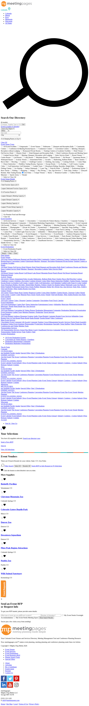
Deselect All (26, 466)
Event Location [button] (10, 127)
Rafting (36, 287)
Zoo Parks (31, 289)
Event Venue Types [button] (7, 144)
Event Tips (64, 357)
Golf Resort (28, 273)
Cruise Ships (46, 281)
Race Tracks (29, 287)
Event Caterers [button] (6, 298)
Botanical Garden (35, 293)
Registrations (48, 324)
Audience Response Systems (23, 316)
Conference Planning (27, 357)
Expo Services (66, 316)
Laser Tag (76, 285)
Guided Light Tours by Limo (71, 283)
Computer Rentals (55, 316)
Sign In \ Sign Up (11, 423)
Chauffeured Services (45, 330)
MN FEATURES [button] (7, 386)
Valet (33, 332)
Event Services (10, 651)
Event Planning (54, 357)
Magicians (65, 304)
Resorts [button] (3, 271)
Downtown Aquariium (11, 535)
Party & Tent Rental (13, 318)
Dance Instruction (57, 281)
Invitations (4, 324)
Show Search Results (46, 618)
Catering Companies (33, 300)
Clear (10, 253)
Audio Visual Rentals (40, 316)
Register (8, 671)
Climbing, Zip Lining (21, 281)
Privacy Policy (34, 704)
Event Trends (72, 357)
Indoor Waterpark (66, 285)
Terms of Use (23, 704)
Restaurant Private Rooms (64, 261)
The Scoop (15, 357)
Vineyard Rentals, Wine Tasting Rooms (14, 289)
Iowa (7, 17)
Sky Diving (56, 287)
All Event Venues (7, 259)
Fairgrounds (30, 261)
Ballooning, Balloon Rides (43, 279)
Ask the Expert (6, 357)
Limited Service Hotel (13, 269)
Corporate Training (36, 322)
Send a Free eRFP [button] (7, 442)
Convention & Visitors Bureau (24, 310)
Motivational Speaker (76, 304)
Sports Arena (40, 295)
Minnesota (8, 19)
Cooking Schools (35, 281)
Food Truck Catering (56, 300)
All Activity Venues (7, 279)
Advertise (8, 665)
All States (8, 23)
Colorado (8, 13)
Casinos (79, 279)
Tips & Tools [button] (5, 347)
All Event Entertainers (8, 304)
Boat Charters (57, 279)
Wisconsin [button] (4, 402)
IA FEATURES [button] (6, 369)
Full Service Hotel (19, 267)
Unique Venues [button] (6, 291)
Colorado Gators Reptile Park (14, 509)
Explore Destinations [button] (8, 334)
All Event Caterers (7, 300)
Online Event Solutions (16, 324)
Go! (23, 124)
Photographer (29, 324)
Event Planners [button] (6, 308)
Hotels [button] (3, 265)
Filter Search (8, 466)
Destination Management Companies (48, 310)
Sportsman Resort (76, 273)
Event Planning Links (34, 363)
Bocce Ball (66, 279)
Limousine (56, 330)
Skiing (49, 287)
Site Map (9, 704)
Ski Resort (66, 273)
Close (15, 253)
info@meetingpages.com (10, 700)
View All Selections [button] (7, 449)
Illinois (7, 15)
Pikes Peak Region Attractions (14, 548)
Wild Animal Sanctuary (11, 573)
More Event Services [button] (8, 320)
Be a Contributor (11, 667)
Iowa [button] (2, 367)
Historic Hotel (31, 267)
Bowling (73, 279)
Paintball (8, 287)
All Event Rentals (7, 316)
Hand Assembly (80, 322)
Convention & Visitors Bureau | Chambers (19, 339)
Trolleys (28, 332)
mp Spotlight (5, 353)
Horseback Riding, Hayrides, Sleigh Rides (19, 285)
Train (24, 332)
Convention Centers (18, 261)
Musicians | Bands (7, 306)
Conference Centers (62, 259)
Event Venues (10, 649)
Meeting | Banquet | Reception (44, 261)
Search (4, 253)
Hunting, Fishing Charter (43, 285)
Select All (18, 466)
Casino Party (20, 304)
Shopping (43, 287)
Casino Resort (18, 273)
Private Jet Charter (67, 330)
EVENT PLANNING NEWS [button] (11, 361)
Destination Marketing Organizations (17, 343)
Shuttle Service (16, 332)
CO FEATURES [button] (7, 351)
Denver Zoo (6, 522)
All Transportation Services (10, 330)
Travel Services (49, 312)
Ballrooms (16, 259)
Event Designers (6, 312)
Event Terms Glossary (49, 363)
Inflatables (57, 304)
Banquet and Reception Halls (31, 259)
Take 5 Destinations (37, 353)
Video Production (76, 324)
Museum (24, 295)
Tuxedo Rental (45, 318)
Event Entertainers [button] (7, 302)
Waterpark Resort (7, 275)
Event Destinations (11, 653)
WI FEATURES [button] (6, 404)
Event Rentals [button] (5, 314)
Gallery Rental (80, 293)
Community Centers (48, 259)
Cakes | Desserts (19, 300)
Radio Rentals (34, 318)
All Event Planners (7, 310)
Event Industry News (19, 363)
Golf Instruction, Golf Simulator (50, 283)
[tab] (44, 9)
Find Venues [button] (5, 255)
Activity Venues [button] (6, 277)
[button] (6, 10)
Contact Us (9, 673)
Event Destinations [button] (7, 247)
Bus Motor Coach (31, 330)
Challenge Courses (7, 281)
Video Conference (56, 318)
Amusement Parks (21, 279)
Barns (16, 293)
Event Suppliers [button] (6, 219)
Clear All (4, 142)
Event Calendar (6, 363)
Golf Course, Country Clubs (29, 283)
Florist (73, 322)
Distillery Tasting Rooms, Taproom (75, 281)
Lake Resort (36, 273)
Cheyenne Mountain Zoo (12, 497)
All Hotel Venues (7, 267)
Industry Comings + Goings (67, 363)
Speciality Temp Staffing (61, 324)
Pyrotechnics (39, 324)
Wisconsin (8, 21)
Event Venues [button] (5, 257)
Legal (16, 704)
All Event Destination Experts (15, 338)
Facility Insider (15, 353)
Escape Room (5, 283)
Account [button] (4, 420)
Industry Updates (13, 365)
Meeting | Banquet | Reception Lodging (34, 269)
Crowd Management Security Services (57, 322)
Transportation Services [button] (9, 328)
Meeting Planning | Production (32, 312)
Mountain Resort (47, 273)
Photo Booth (18, 306)
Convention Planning (41, 357)
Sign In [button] (3, 446)
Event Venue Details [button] (8, 179)
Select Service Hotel (55, 269)
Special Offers (25, 353)
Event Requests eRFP (12, 655)
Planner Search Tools (12, 657)
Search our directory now (31, 438)
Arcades (30, 279)
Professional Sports (18, 287)
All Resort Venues (7, 273)
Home (3, 704)
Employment (9, 669)
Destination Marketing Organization (73, 310)
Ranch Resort (57, 273)
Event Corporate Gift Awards (20, 322)
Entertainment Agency (46, 304)
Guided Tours (17, 312)
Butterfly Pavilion (9, 484)
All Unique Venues (7, 293)
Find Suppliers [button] (6, 297)
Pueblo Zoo (6, 561)
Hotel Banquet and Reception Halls (48, 267)
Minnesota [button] (4, 384)
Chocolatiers (44, 300)
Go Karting (15, 283)
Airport (22, 330)
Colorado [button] (4, 349)
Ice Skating (56, 285)
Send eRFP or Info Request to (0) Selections (47, 466)
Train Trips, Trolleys (80, 287)
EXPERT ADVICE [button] (8, 355)
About (7, 663)
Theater (48, 295)
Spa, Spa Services (66, 287)
